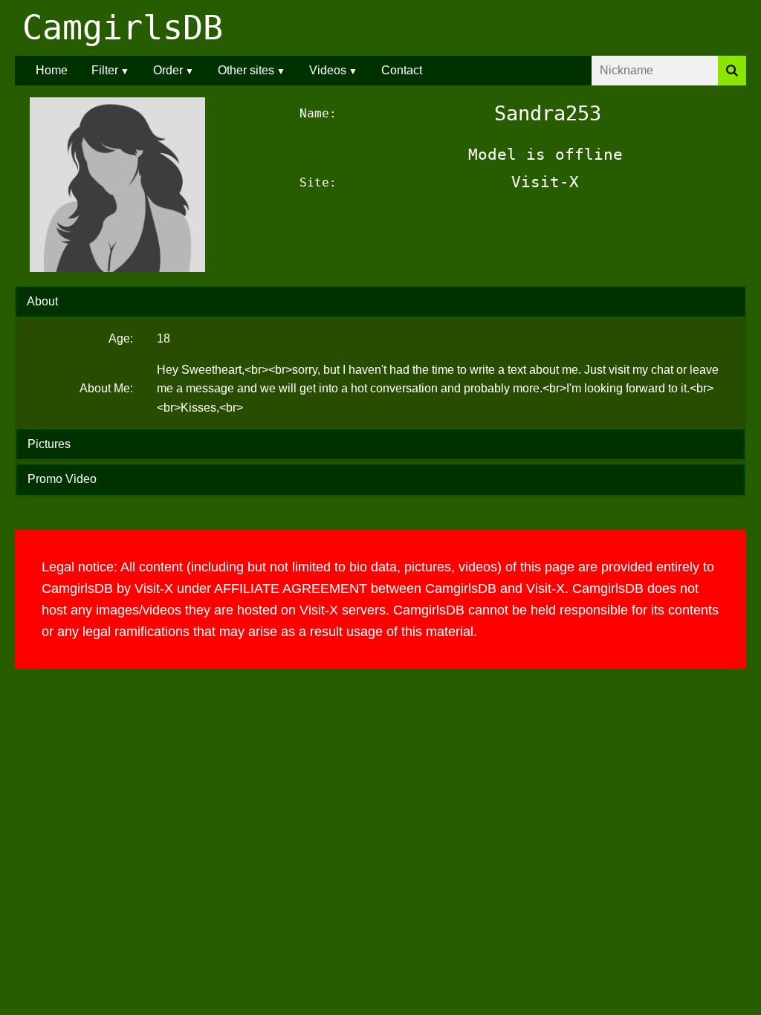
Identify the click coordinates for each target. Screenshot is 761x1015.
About (42, 301)
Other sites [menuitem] (246, 70)
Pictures (49, 444)
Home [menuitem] (52, 70)
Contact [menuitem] (401, 70)
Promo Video (62, 479)
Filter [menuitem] (104, 70)
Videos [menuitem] (327, 70)
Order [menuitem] (168, 70)
